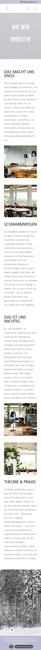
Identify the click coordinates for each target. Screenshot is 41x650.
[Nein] (38, 643)
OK (11, 647)
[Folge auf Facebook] (6, 630)
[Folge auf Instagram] (12, 630)
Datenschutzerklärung (24, 647)
